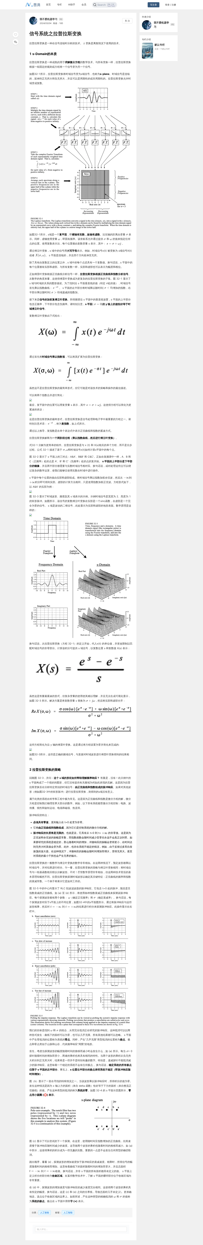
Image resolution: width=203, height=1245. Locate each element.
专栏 (59, 4)
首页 (48, 4)
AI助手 (71, 4)
